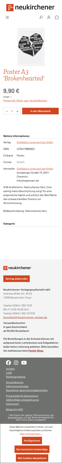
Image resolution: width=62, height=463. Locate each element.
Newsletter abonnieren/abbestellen (27, 390)
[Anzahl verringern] (6, 111)
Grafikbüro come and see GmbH (35, 142)
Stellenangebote (15, 376)
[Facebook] (10, 362)
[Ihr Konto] (49, 17)
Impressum (12, 403)
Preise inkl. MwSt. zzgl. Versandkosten (25, 100)
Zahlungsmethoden (17, 386)
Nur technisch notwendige (32, 449)
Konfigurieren (32, 440)
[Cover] (31, 47)
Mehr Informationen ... (31, 433)
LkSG (9, 372)
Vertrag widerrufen (16, 278)
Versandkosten (14, 382)
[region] (31, 47)
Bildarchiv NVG (14, 409)
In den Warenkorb (40, 111)
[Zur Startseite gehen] (31, 7)
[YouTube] (25, 362)
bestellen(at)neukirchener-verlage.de (25, 317)
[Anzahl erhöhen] (17, 111)
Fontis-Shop (36, 350)
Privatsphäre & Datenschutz (22, 395)
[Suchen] (41, 17)
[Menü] (7, 17)
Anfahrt (10, 368)
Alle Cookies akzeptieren (32, 458)
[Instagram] (17, 362)
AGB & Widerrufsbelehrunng (22, 399)
